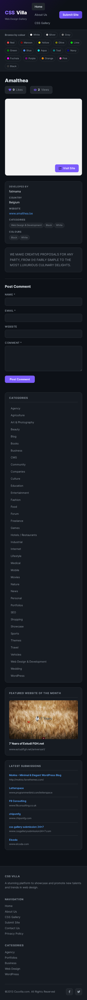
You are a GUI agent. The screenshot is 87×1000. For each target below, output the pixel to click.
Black (13, 66)
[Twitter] (78, 991)
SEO (13, 612)
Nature (15, 584)
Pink (65, 58)
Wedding (16, 668)
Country (15, 197)
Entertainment (20, 492)
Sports (15, 633)
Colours (15, 231)
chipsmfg (15, 813)
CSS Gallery (42, 23)
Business (16, 450)
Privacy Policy (14, 933)
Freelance (17, 520)
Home (38, 6)
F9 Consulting (17, 801)
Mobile (15, 570)
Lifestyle (16, 556)
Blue (29, 50)
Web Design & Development (26, 225)
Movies (15, 577)
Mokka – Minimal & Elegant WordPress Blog (35, 775)
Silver (52, 34)
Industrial (16, 542)
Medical (15, 563)
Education (17, 485)
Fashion (16, 499)
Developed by (18, 186)
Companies (18, 471)
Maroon (28, 42)
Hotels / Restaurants (24, 535)
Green (13, 50)
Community (18, 464)
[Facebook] (69, 991)
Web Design (12, 968)
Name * (10, 294)
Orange (49, 58)
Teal (58, 50)
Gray (67, 34)
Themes (16, 640)
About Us (41, 14)
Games (15, 527)
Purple (32, 58)
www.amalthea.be (21, 213)
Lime (76, 42)
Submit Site (71, 14)
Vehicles (16, 654)
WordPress (17, 675)
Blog (13, 436)
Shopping (17, 619)
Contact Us (12, 928)
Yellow (45, 42)
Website (15, 208)
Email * (10, 310)
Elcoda (13, 839)
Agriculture (18, 415)
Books (15, 443)
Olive (61, 42)
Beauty (15, 429)
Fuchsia (14, 58)
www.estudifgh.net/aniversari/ (27, 749)
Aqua (44, 50)
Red (12, 42)
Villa (16, 13)
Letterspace (16, 788)
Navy (73, 50)
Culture (15, 478)
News (14, 591)
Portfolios (17, 605)
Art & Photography (22, 422)
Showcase (17, 626)
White (36, 34)
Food (14, 506)
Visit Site (69, 168)
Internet (16, 548)
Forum (15, 513)
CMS (14, 457)
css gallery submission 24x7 (26, 826)
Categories (17, 219)
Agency (15, 408)
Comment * (13, 342)
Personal (16, 598)
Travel (14, 647)
